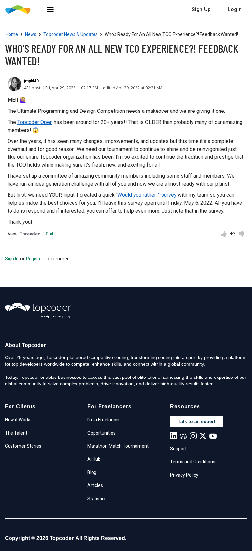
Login (235, 9)
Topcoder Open (34, 122)
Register (34, 258)
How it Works (18, 419)
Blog (91, 472)
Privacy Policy (184, 475)
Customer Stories (23, 446)
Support (178, 448)
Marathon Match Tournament (118, 446)
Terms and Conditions (192, 461)
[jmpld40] (14, 84)
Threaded (30, 233)
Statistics (97, 498)
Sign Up (201, 9)
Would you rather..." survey (147, 195)
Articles (95, 485)
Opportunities (101, 433)
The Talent (16, 433)
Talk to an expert (196, 421)
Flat (49, 233)
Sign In (12, 258)
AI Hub (94, 459)
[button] (50, 9)
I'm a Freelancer (103, 419)
